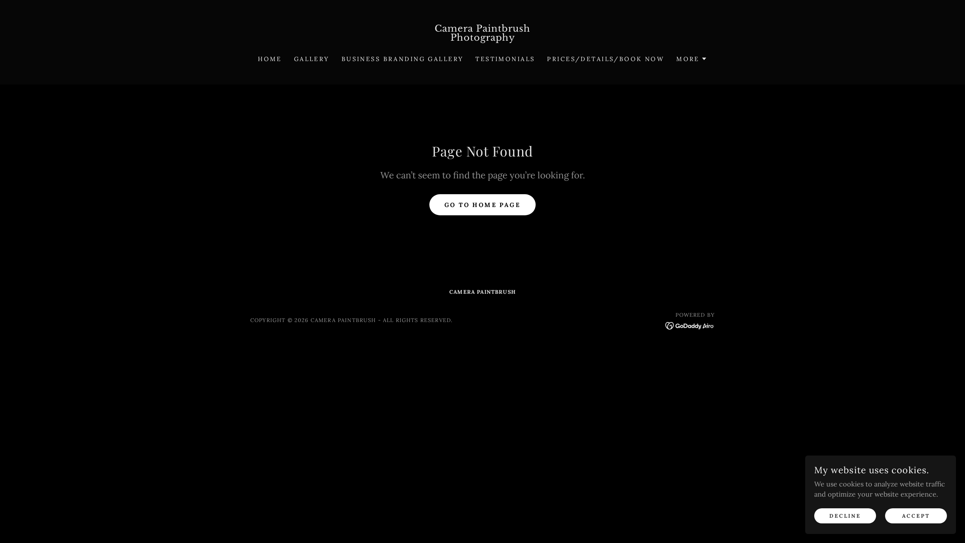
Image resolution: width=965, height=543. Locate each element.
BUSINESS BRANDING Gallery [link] (403, 59)
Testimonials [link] (505, 59)
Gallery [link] (311, 59)
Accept (916, 515)
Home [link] (270, 59)
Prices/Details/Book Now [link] (605, 59)
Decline (845, 515)
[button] (691, 58)
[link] (483, 38)
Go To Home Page (482, 205)
